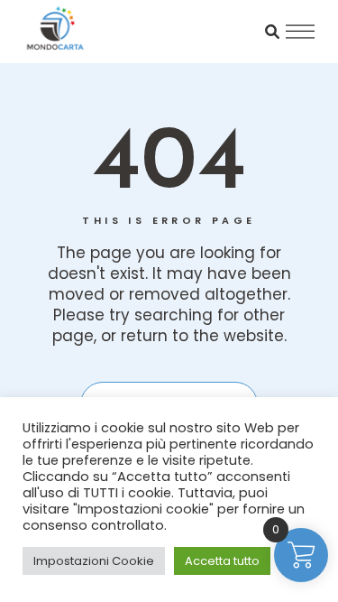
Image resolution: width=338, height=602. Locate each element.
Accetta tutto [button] (222, 561)
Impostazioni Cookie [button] (93, 561)
